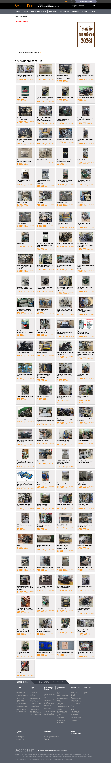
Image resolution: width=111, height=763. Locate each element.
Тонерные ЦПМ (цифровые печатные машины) (35, 694)
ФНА (58, 692)
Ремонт (86, 694)
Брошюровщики (74, 705)
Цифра (32, 688)
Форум (74, 6)
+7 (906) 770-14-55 (58, 759)
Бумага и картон (20, 736)
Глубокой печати (48, 710)
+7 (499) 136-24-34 (47, 759)
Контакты (46, 741)
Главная (17, 16)
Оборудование (23, 16)
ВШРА (72, 706)
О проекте (47, 732)
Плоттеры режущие (75, 703)
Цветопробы (60, 708)
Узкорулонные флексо (49, 694)
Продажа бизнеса (20, 739)
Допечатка (61, 688)
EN (94, 6)
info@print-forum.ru (69, 759)
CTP (58, 694)
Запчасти (87, 688)
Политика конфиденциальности (51, 736)
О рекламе (46, 739)
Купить (92, 11)
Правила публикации (49, 737)
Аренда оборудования (22, 737)
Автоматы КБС (74, 714)
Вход (66, 1)
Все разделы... (61, 722)
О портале (81, 6)
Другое (18, 732)
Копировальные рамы (62, 695)
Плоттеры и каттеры (35, 701)
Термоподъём (47, 708)
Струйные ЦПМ (33, 697)
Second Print (24, 6)
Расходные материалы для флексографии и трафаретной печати (49, 713)
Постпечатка (75, 688)
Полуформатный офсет (22, 695)
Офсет (18, 688)
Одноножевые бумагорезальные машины (75, 694)
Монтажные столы (61, 697)
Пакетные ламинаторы (76, 719)
